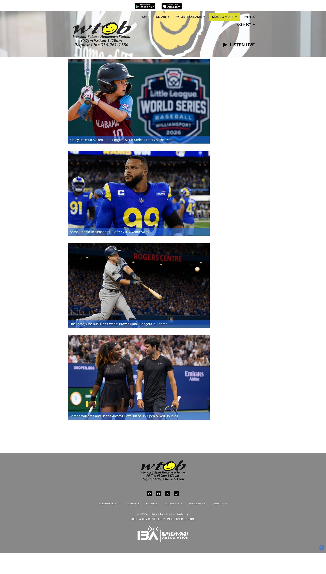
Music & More (222, 17)
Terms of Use (219, 503)
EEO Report (152, 503)
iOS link (171, 6)
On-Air (161, 17)
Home (145, 17)
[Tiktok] (176, 493)
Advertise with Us (109, 503)
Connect (244, 24)
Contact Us (132, 503)
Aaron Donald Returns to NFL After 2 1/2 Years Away (109, 232)
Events (249, 17)
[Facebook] (149, 493)
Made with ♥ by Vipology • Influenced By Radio (163, 519)
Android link (145, 6)
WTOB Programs (189, 17)
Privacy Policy (197, 503)
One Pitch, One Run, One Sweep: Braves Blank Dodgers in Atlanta (118, 324)
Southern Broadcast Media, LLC (172, 514)
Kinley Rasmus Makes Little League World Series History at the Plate (122, 140)
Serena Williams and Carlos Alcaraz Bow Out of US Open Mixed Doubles (124, 416)
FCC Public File (173, 503)
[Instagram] (158, 493)
